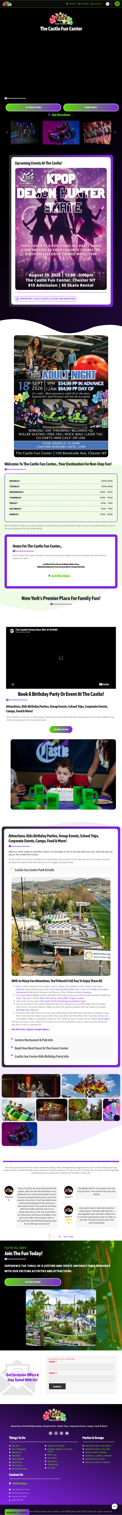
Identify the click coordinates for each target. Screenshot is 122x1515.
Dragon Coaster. (76, 998)
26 (59, 1237)
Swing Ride (63, 998)
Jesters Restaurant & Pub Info (34, 1040)
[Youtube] (67, 1433)
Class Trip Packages (100, 1019)
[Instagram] (56, 1433)
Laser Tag (58, 989)
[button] (107, 4)
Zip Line (26, 998)
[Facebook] (50, 1433)
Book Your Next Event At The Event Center (41, 1048)
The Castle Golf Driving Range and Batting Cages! (63, 1001)
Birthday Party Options (27, 1010)
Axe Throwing (84, 992)
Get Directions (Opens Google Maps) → (31, 1029)
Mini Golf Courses (48, 998)
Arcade (93, 989)
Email (53, 1373)
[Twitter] (61, 1433)
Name (53, 1362)
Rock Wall (68, 989)
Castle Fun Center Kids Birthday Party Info (42, 1056)
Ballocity (20, 989)
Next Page (68, 1237)
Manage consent (17, 1513)
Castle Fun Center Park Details (34, 870)
